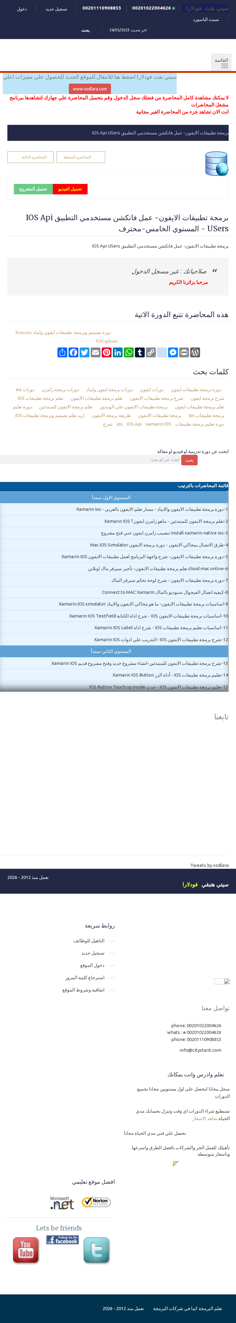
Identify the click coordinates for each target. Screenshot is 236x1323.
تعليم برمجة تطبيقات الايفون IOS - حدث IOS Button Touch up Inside (155, 686)
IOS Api (134, 424)
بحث (189, 460)
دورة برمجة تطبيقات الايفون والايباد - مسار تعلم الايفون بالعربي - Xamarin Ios (150, 509)
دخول (22, 8)
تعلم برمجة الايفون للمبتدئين (66, 406)
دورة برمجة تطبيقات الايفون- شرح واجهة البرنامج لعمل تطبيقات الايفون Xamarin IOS (142, 556)
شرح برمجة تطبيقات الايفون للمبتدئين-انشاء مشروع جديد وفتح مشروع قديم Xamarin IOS (136, 663)
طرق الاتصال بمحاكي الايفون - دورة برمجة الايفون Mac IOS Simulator (157, 544)
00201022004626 (152, 7)
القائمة (219, 63)
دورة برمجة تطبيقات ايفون (196, 389)
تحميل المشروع (33, 188)
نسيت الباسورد (206, 19)
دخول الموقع (92, 965)
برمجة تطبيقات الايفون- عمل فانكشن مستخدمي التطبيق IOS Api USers (160, 132)
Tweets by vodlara (209, 865)
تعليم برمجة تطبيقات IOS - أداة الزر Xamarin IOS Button (166, 674)
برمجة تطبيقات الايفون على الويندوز (134, 406)
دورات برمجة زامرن (61, 389)
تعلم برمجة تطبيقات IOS (41, 398)
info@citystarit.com (200, 1050)
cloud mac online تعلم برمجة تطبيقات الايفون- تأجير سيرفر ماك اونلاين (156, 568)
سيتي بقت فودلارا (207, 8)
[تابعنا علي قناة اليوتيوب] (27, 1251)
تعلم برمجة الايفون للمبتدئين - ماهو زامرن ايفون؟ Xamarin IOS (164, 521)
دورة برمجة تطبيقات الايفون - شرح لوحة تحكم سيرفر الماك (167, 580)
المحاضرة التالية (34, 157)
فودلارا (190, 884)
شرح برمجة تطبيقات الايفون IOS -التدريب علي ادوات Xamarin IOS (157, 639)
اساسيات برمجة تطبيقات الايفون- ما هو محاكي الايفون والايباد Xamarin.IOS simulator (141, 603)
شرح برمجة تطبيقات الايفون (157, 398)
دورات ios (26, 389)
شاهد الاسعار (205, 1118)
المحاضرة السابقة (77, 157)
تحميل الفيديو (70, 188)
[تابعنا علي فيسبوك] (62, 1239)
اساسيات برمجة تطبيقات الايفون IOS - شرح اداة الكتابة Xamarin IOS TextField (145, 615)
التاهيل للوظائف (88, 940)
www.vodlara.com (90, 88)
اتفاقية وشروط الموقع (83, 989)
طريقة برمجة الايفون (112, 415)
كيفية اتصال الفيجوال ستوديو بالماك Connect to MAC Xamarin (163, 592)
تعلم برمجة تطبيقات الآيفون (97, 398)
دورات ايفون (152, 389)
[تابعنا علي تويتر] (98, 1251)
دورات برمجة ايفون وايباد (110, 389)
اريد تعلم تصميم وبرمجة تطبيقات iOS (50, 415)
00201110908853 (101, 7)
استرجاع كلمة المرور (84, 977)
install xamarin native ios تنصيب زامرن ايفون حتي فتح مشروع (162, 532)
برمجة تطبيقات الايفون (160, 415)
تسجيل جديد (56, 8)
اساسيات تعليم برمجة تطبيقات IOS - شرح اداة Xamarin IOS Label (157, 627)
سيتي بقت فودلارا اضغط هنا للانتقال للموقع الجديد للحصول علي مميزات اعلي (90, 77)
